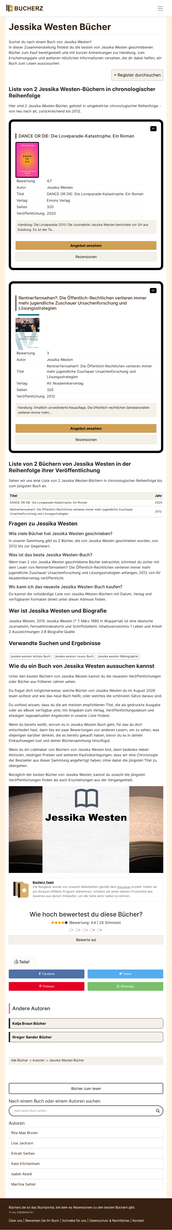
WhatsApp (127, 986)
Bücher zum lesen (86, 1088)
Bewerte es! (86, 940)
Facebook (48, 974)
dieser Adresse (81, 599)
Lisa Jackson (22, 1143)
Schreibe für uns (74, 1220)
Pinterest (48, 986)
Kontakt (138, 1220)
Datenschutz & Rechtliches (109, 1220)
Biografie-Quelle (61, 631)
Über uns (15, 1220)
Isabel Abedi (21, 1174)
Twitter (126, 974)
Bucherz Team (43, 882)
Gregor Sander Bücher (32, 1037)
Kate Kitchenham (25, 1163)
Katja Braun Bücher (29, 1023)
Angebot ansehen (86, 245)
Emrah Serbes (23, 1153)
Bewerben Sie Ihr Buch (42, 1220)
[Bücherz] (24, 8)
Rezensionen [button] (86, 256)
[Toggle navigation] (160, 8)
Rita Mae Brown (24, 1132)
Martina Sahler (23, 1184)
